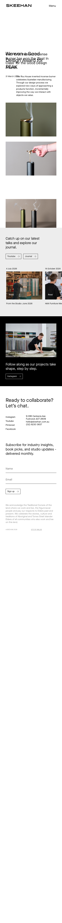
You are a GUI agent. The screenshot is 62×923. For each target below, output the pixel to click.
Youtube (10, 421)
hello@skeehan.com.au (37, 421)
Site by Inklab (36, 530)
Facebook (11, 429)
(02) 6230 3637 (34, 424)
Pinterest (10, 425)
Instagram (10, 417)
